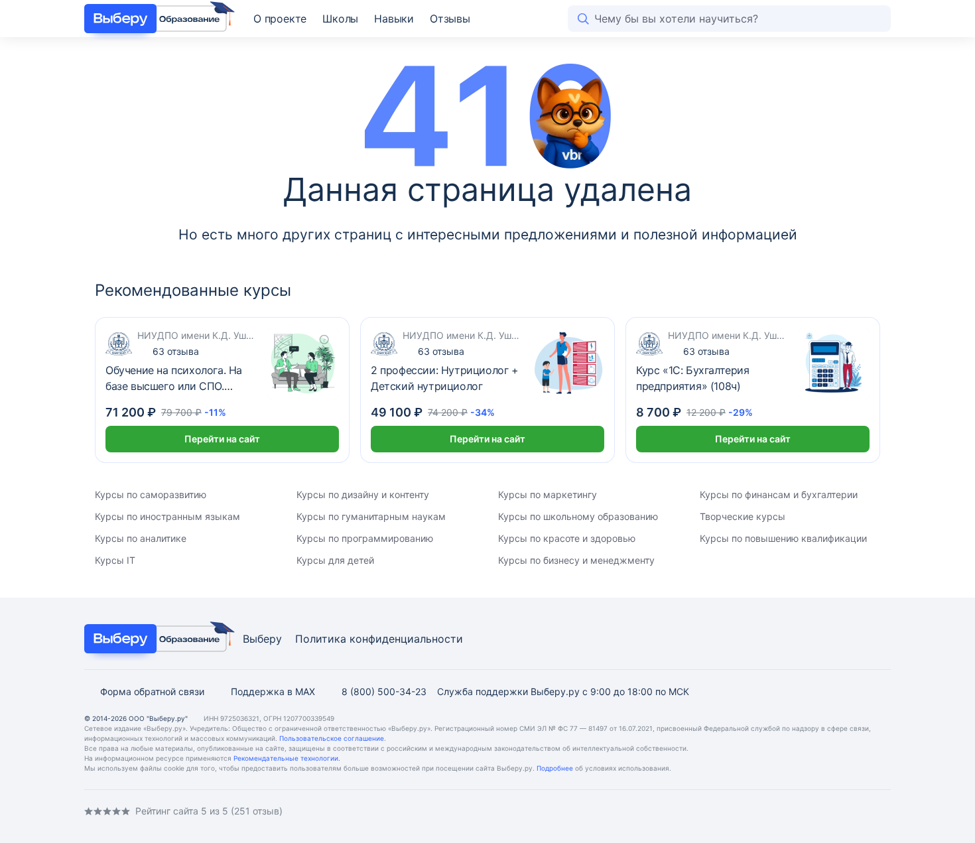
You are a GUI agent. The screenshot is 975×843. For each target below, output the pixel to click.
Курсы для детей (335, 560)
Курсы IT (115, 560)
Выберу (262, 638)
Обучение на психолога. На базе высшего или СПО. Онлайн (173, 378)
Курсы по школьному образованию (578, 516)
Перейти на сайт (222, 438)
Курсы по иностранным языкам (167, 516)
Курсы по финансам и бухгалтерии (779, 494)
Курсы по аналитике (140, 538)
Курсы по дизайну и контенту (362, 494)
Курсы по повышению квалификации (783, 538)
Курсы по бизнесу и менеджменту (576, 560)
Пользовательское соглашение (331, 738)
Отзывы (450, 18)
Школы (340, 18)
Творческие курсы (742, 516)
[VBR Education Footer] (155, 638)
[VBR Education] (155, 18)
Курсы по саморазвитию (150, 494)
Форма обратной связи (152, 691)
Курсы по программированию (364, 538)
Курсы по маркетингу (547, 494)
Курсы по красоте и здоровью (566, 538)
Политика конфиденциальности (379, 638)
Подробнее (555, 768)
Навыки (394, 18)
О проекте (279, 18)
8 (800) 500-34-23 (384, 691)
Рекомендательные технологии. (286, 758)
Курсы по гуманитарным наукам (371, 516)
